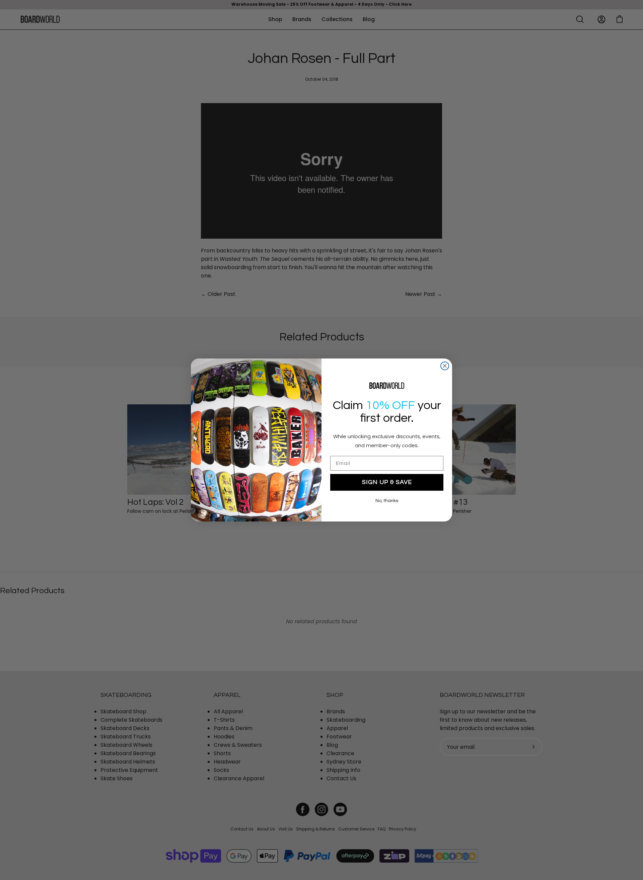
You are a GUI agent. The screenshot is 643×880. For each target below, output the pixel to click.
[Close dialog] (445, 366)
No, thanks (386, 500)
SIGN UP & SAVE (387, 482)
